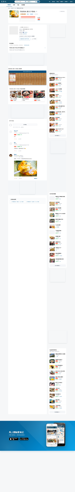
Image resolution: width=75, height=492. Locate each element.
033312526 (25, 33)
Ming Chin (16, 130)
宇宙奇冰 (25, 32)
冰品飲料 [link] (31, 14)
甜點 (15, 8)
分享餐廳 (34, 38)
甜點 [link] (28, 14)
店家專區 (66, 1)
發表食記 (53, 1)
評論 (18, 4)
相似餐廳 (23, 4)
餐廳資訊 (9, 4)
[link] (60, 85)
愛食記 (9, 8)
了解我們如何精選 (26, 45)
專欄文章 (61, 1)
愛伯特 (15, 154)
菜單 (14, 4)
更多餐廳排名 (57, 135)
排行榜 (71, 1)
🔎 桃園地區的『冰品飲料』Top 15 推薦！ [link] (33, 201)
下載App (57, 1)
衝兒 (15, 142)
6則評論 (39, 20)
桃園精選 (12, 8)
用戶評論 (11, 120)
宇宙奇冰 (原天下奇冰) (27, 11)
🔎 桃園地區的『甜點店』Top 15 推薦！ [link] (17, 201)
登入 (50, 1)
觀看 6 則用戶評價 (25, 38)
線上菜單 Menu (27, 71)
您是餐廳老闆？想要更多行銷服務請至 (26, 36)
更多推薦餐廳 (57, 265)
